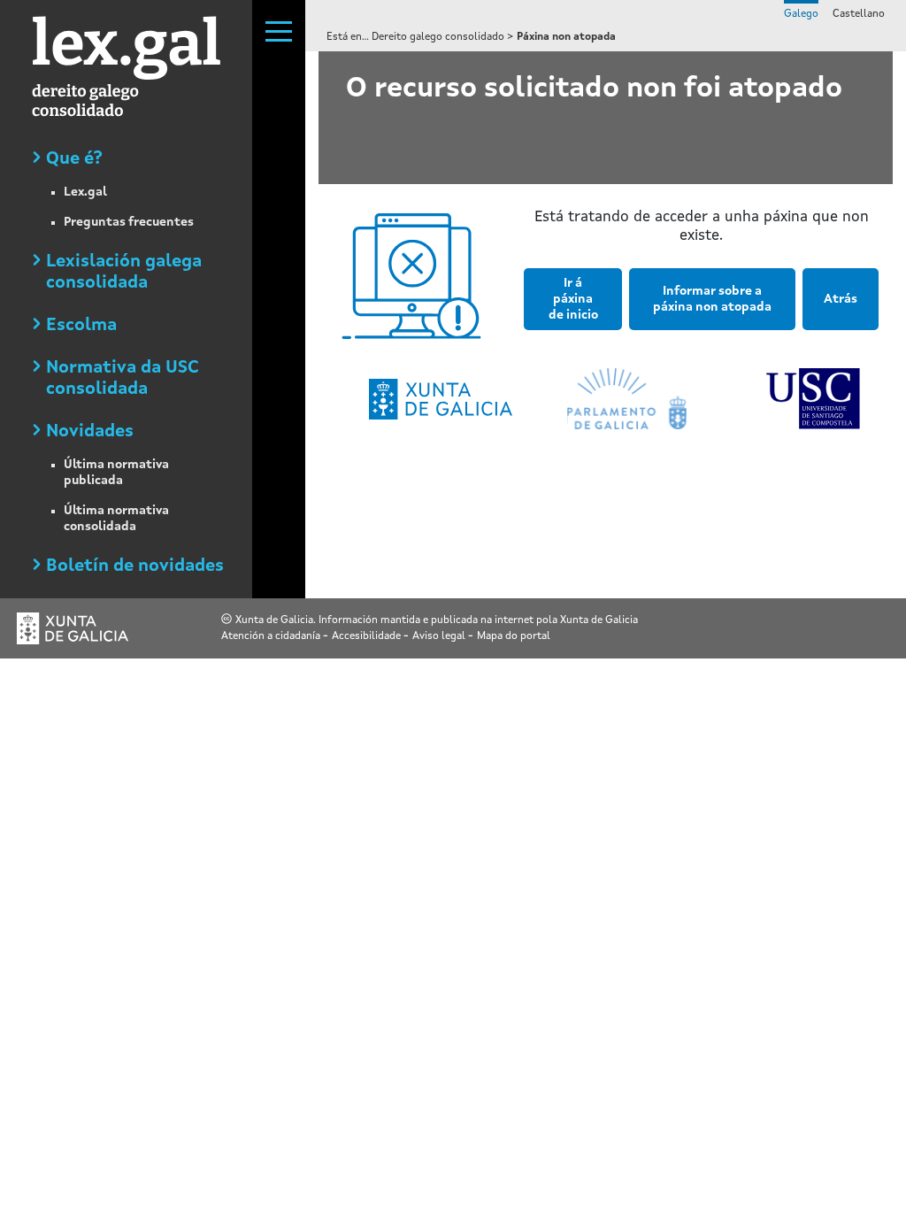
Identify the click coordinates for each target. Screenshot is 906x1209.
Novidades (90, 432)
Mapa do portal (513, 636)
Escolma (81, 326)
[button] (569, 306)
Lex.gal (85, 192)
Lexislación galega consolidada (124, 272)
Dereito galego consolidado (439, 37)
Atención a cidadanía (272, 636)
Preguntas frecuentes (129, 222)
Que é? (74, 159)
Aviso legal (440, 636)
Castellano (859, 14)
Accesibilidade (367, 636)
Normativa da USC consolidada (122, 378)
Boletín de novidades (135, 566)
